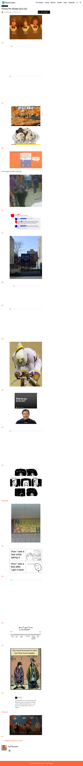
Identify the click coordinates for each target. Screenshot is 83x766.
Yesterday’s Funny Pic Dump (13, 740)
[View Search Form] (77, 2)
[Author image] (2, 12)
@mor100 (5, 712)
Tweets (59, 2)
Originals (71, 2)
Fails (65, 2)
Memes (53, 2)
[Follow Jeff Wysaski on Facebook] (9, 750)
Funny (47, 2)
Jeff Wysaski (8, 12)
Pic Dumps (39, 2)
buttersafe (5, 500)
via (2, 42)
